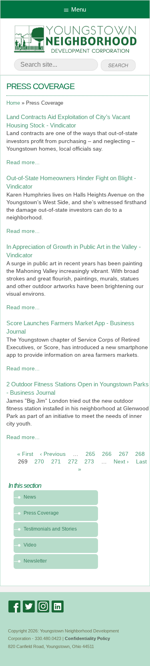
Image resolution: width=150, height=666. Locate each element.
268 (140, 454)
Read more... (23, 162)
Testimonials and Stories (50, 529)
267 (123, 454)
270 (39, 462)
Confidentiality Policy (87, 638)
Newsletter (35, 561)
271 (56, 462)
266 (107, 454)
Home (13, 103)
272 (73, 462)
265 (90, 454)
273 (89, 462)
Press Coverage (41, 513)
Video (30, 545)
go (118, 65)
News (30, 497)
